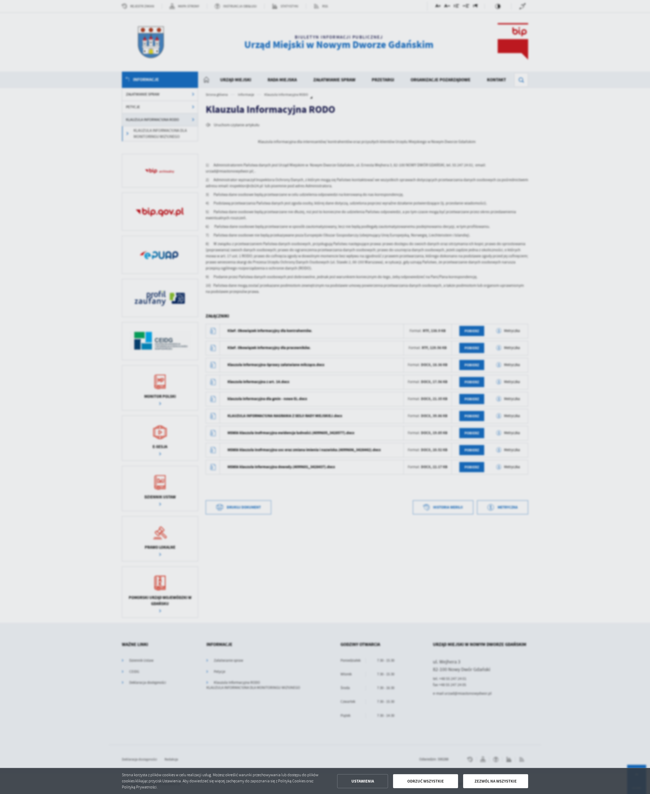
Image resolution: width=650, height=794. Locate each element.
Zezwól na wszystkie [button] (496, 781)
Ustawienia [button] (362, 781)
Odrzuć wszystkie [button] (425, 781)
